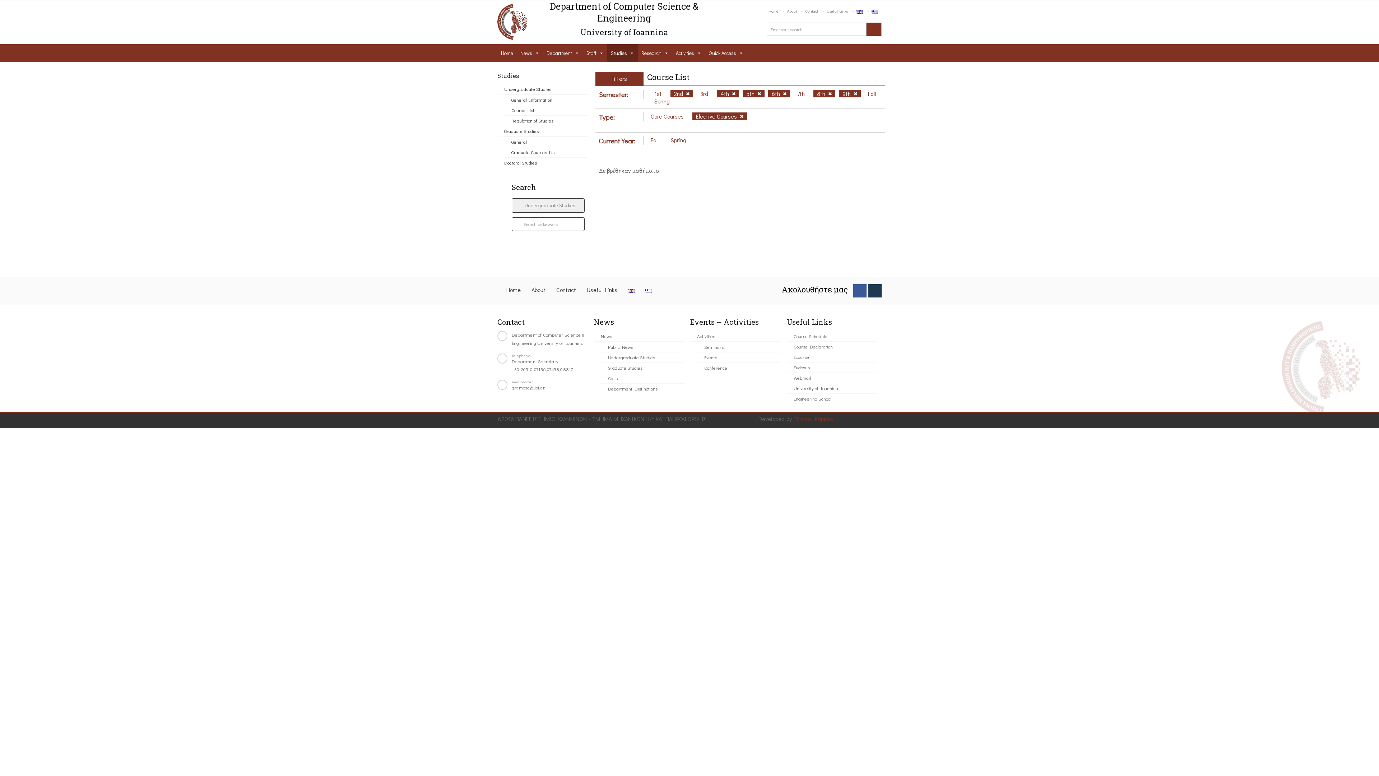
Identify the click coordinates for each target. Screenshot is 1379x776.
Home (774, 11)
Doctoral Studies (520, 163)
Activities (685, 53)
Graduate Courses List (533, 152)
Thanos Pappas (813, 418)
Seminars (714, 347)
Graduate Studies (521, 131)
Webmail (802, 378)
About (792, 11)
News (526, 53)
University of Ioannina (816, 388)
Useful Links (837, 11)
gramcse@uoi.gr (528, 387)
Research (651, 53)
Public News (620, 347)
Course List (522, 110)
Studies (619, 53)
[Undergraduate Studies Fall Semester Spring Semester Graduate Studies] (548, 205)
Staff (591, 53)
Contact (811, 11)
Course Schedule (810, 336)
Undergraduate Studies (527, 89)
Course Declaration (813, 346)
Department (559, 53)
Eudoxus (802, 367)
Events (710, 357)
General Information (531, 100)
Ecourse (801, 357)
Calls (613, 378)
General (519, 142)
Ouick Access (722, 53)
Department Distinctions (633, 388)
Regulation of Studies (532, 120)
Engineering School (812, 399)
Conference (715, 368)
